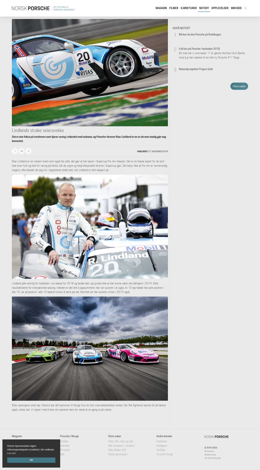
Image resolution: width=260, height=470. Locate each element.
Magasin (161, 8)
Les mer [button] (11, 453)
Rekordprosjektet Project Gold (196, 69)
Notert (204, 8)
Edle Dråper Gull (117, 450)
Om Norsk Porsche (212, 458)
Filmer (173, 8)
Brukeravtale (210, 454)
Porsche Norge (164, 454)
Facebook (161, 441)
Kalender (65, 445)
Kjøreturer (189, 8)
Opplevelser (220, 8)
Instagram (161, 445)
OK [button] (31, 460)
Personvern (209, 451)
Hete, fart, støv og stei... (121, 441)
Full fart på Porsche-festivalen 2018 (199, 48)
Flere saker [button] (239, 86)
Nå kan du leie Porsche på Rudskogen (200, 34)
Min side (236, 8)
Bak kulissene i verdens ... (122, 445)
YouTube (160, 450)
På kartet (65, 450)
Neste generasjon (118, 454)
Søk (62, 454)
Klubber (64, 441)
